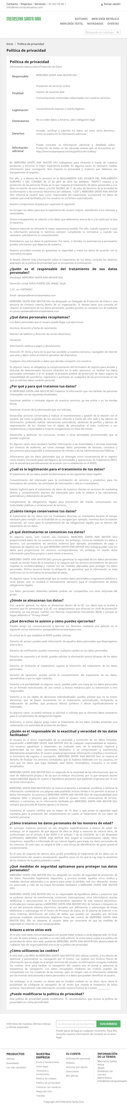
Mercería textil (71, 23)
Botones (81, 19)
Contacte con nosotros (48, 1087)
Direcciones (72, 1071)
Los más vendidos (16, 1067)
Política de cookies (46, 1078)
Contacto (12, 4)
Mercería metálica (105, 19)
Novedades (95, 23)
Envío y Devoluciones (47, 1062)
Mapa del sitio (44, 1091)
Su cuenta (73, 1054)
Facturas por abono (76, 1067)
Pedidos (70, 1062)
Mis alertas (72, 1075)
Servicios (40, 4)
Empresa (26, 4)
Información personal (78, 1058)
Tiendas (40, 1095)
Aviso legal (42, 1066)
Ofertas (113, 23)
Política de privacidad (48, 1082)
